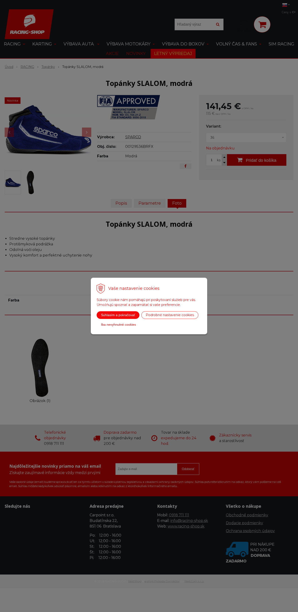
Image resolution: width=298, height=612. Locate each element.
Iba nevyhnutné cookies (118, 324)
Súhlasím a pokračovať (118, 315)
